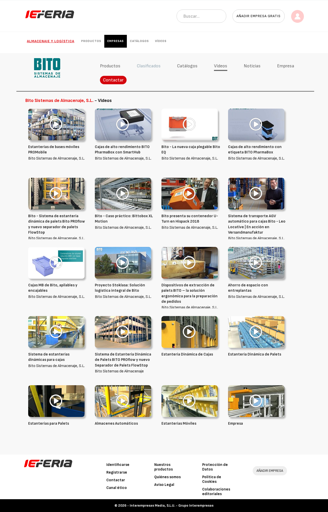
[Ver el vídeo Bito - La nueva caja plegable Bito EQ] (189, 124)
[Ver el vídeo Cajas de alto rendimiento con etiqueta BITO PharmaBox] (256, 124)
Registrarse (116, 472)
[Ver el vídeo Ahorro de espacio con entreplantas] (256, 262)
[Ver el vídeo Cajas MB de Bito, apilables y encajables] (56, 262)
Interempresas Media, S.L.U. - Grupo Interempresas (171, 505)
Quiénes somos (167, 477)
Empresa (285, 66)
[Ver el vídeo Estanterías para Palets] (56, 401)
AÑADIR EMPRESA (270, 470)
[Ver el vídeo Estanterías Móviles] (189, 401)
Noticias (252, 66)
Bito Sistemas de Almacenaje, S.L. (56, 152)
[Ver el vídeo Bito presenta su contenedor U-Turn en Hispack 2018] (189, 193)
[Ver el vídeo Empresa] (256, 401)
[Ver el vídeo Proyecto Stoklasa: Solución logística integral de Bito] (123, 262)
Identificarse (117, 464)
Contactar (113, 80)
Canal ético (116, 487)
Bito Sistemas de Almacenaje (123, 363)
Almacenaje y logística (50, 41)
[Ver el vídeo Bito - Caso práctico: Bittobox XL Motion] (123, 193)
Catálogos (139, 41)
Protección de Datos (215, 467)
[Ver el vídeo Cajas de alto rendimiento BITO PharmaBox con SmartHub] (123, 124)
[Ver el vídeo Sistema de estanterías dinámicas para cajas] (56, 331)
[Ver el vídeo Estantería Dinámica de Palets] (256, 331)
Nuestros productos (163, 467)
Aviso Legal (164, 484)
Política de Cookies (211, 479)
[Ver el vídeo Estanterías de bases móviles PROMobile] (56, 124)
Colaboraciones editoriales (216, 491)
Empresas (115, 41)
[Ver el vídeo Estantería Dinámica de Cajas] (189, 331)
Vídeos (161, 41)
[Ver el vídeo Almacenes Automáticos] (123, 401)
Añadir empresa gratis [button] (259, 16)
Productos (91, 41)
